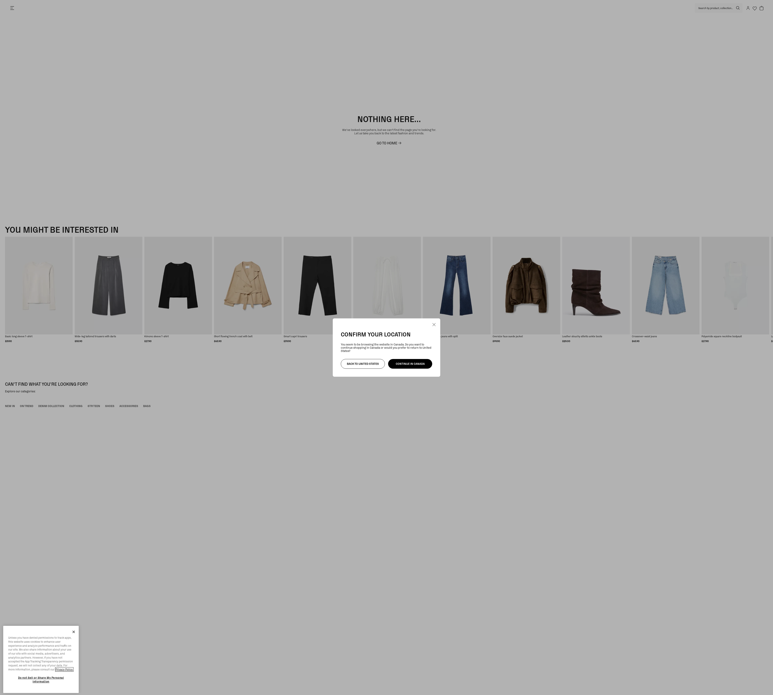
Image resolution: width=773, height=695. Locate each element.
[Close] (73, 631)
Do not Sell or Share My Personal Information (41, 679)
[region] (41, 659)
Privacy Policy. (64, 669)
